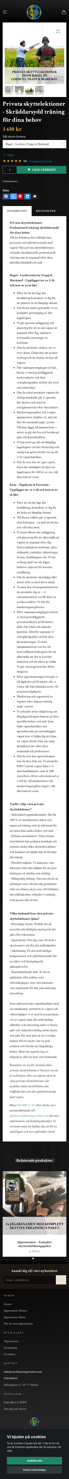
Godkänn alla (34, 1460)
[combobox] (34, 144)
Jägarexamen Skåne (15, 1317)
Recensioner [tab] (46, 211)
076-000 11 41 (25, 1105)
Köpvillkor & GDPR (15, 1402)
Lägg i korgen (44, 170)
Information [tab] (17, 211)
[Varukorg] (64, 12)
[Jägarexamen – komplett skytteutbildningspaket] (34, 1203)
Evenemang (10, 1347)
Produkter (9, 1354)
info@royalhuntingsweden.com (29, 1115)
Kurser (8, 1304)
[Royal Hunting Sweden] (34, 12)
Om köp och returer (15, 1409)
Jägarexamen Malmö (15, 1310)
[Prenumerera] (61, 1279)
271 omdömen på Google (40, 161)
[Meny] (5, 12)
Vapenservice (11, 1341)
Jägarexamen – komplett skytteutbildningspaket (35, 1244)
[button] (27, 1258)
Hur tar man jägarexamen (18, 1323)
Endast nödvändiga (34, 1469)
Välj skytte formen (14, 136)
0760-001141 (11, 1378)
